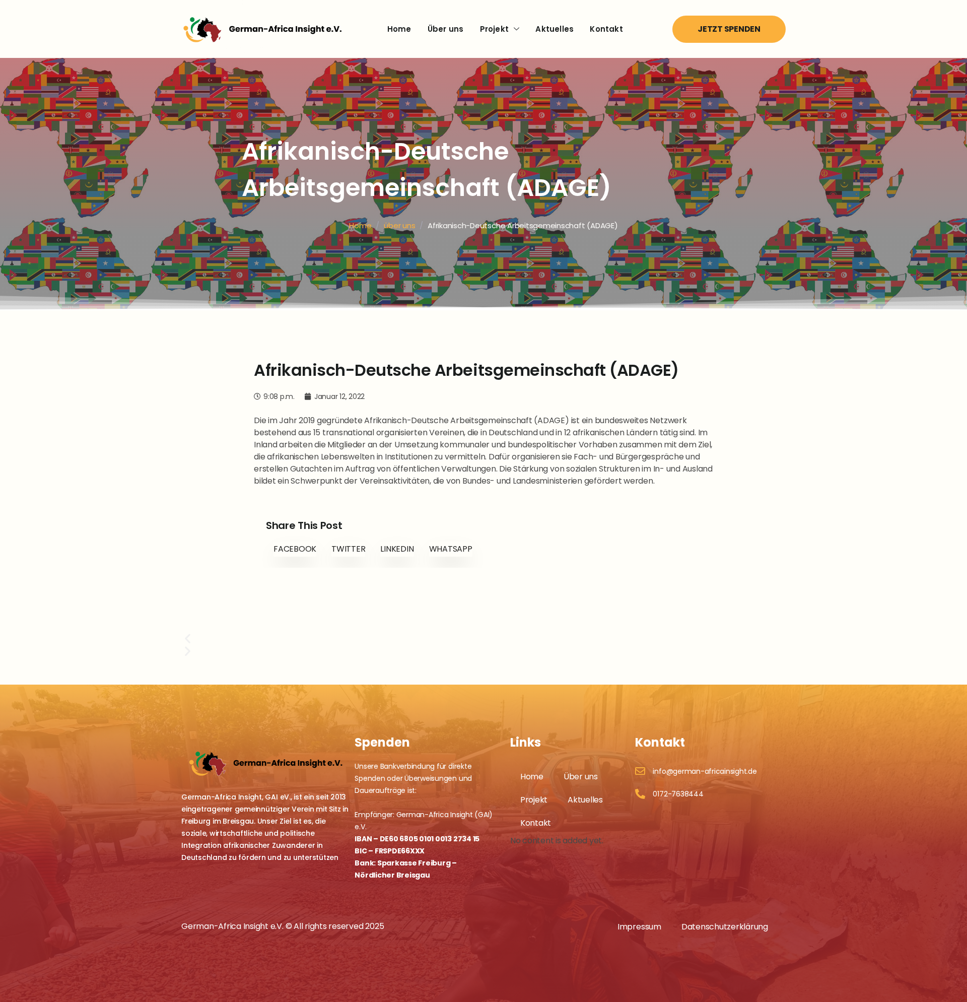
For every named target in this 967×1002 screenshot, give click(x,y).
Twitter (348, 549)
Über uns (446, 29)
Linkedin (396, 549)
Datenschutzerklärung (724, 926)
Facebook (294, 549)
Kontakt (606, 29)
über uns (399, 225)
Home (399, 29)
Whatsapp (450, 549)
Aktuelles (554, 29)
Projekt (494, 29)
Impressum (639, 926)
